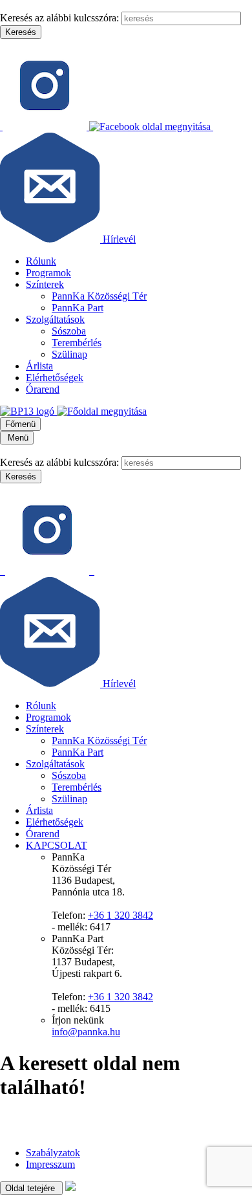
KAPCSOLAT (56, 845)
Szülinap (69, 354)
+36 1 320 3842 (120, 915)
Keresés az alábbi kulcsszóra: (59, 17)
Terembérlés (76, 342)
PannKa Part (77, 307)
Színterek (45, 284)
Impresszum (50, 1164)
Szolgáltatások (55, 319)
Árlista (39, 365)
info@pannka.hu (86, 1031)
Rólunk (41, 261)
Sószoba (69, 330)
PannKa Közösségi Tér (99, 296)
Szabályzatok (53, 1152)
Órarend (42, 389)
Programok (48, 272)
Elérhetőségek (54, 377)
